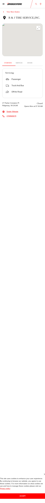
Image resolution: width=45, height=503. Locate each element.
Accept (23, 496)
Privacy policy (5, 488)
